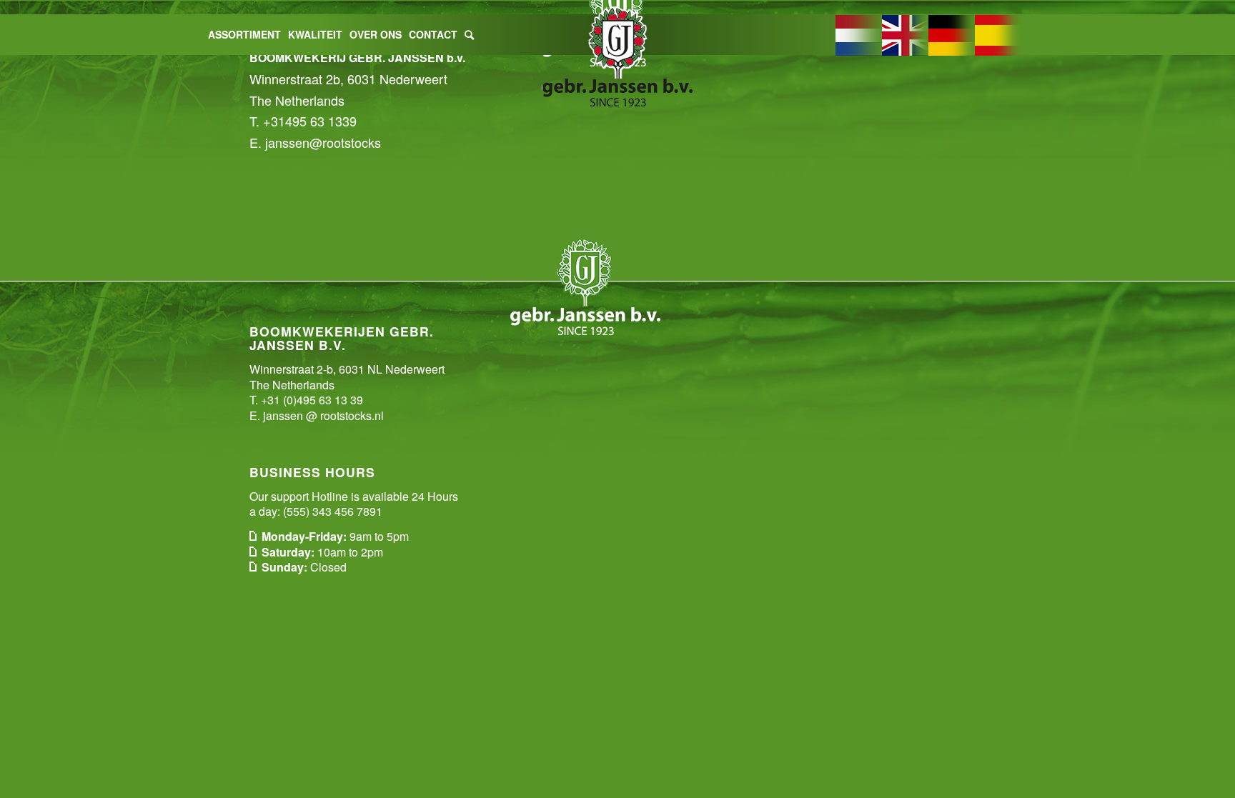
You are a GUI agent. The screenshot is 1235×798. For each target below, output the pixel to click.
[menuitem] (244, 34)
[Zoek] (469, 34)
